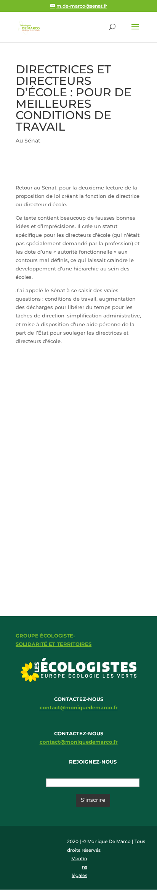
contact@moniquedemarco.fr (79, 707)
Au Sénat (28, 140)
